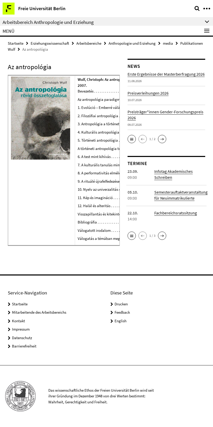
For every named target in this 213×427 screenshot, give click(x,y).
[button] (132, 139)
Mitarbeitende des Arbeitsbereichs (39, 312)
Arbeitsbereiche (88, 43)
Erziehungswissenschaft (50, 43)
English (121, 320)
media (168, 43)
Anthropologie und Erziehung (132, 43)
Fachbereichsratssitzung (175, 212)
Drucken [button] (121, 303)
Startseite (15, 43)
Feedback (122, 312)
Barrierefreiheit (24, 346)
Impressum (21, 329)
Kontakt (18, 320)
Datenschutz (22, 337)
